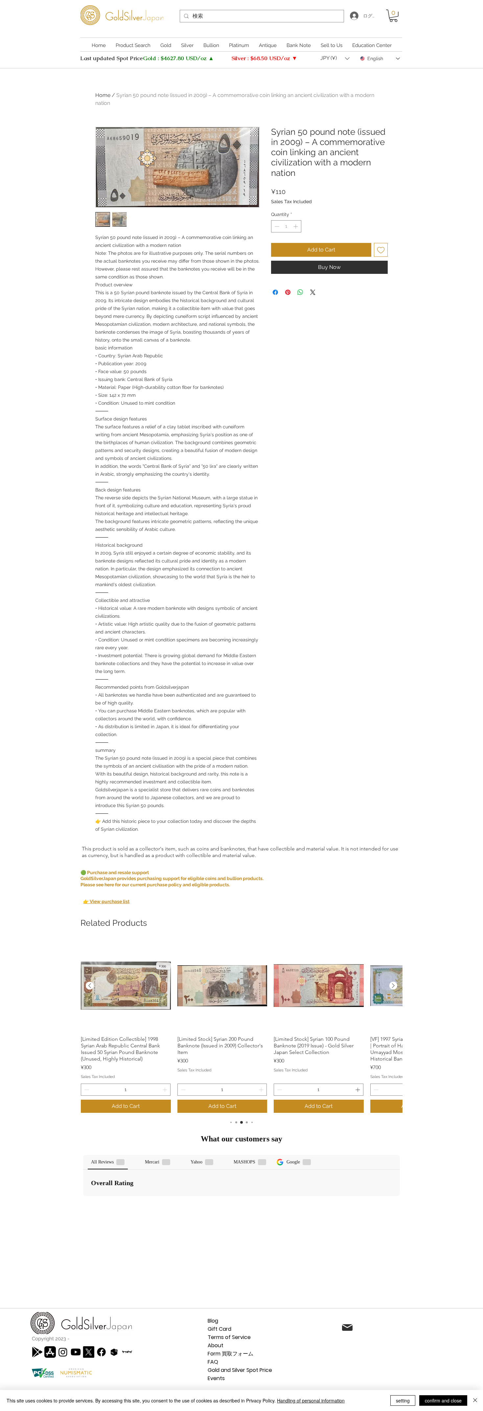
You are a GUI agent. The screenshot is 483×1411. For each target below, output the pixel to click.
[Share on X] (313, 292)
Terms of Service (229, 1337)
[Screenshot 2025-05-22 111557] (114, 1352)
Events (216, 1378)
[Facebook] (101, 1352)
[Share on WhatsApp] (300, 292)
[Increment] (296, 226)
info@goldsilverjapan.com (411, 1328)
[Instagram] (63, 1352)
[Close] (475, 1400)
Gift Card (219, 1329)
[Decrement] (276, 226)
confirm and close (443, 1400)
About (215, 1345)
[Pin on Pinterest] (288, 292)
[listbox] (335, 58)
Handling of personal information (311, 1400)
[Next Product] (393, 986)
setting (403, 1400)
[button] (393, 16)
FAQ (213, 1362)
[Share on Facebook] (275, 292)
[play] (37, 1352)
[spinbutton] (286, 226)
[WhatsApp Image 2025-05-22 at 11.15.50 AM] (127, 1352)
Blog (213, 1321)
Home (102, 95)
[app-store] (50, 1352)
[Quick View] (126, 986)
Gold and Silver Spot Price (240, 1370)
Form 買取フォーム (230, 1353)
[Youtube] (75, 1352)
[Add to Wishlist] (381, 250)
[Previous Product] (90, 986)
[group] (241, 1027)
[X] (88, 1352)
